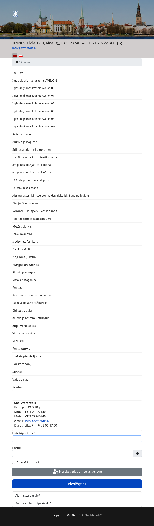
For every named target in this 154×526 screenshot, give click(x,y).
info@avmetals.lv (24, 48)
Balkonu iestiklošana (25, 188)
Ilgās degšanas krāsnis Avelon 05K (34, 126)
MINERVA (18, 341)
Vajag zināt (20, 379)
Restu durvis (21, 349)
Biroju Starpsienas (25, 203)
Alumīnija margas (23, 272)
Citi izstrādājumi (23, 310)
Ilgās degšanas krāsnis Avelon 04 (33, 119)
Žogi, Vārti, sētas (24, 326)
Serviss (17, 372)
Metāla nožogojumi (24, 280)
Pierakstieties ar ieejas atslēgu (80, 472)
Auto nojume (21, 134)
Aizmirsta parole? (27, 495)
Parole (18, 448)
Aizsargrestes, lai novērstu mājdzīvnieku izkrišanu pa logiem (50, 195)
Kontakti (18, 387)
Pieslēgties (77, 483)
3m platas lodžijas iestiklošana (31, 165)
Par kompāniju (22, 364)
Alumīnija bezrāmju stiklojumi (31, 318)
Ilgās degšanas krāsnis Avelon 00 (33, 88)
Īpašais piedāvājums (26, 356)
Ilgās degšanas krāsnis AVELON (34, 80)
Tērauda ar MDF (22, 234)
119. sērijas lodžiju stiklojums (30, 180)
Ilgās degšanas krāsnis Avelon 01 (33, 95)
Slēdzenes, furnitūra (25, 241)
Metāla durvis (22, 226)
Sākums (18, 73)
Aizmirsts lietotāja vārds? (33, 503)
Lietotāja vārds (23, 433)
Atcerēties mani (28, 462)
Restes (17, 288)
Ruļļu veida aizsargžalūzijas (29, 302)
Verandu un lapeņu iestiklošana (34, 211)
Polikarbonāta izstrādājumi (31, 219)
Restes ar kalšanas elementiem (31, 295)
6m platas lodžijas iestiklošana (31, 172)
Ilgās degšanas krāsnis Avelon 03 (33, 111)
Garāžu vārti (21, 249)
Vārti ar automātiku (24, 333)
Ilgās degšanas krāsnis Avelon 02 (33, 103)
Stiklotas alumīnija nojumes (31, 150)
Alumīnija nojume (24, 142)
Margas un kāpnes (25, 265)
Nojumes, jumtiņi (24, 257)
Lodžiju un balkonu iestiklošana (34, 157)
